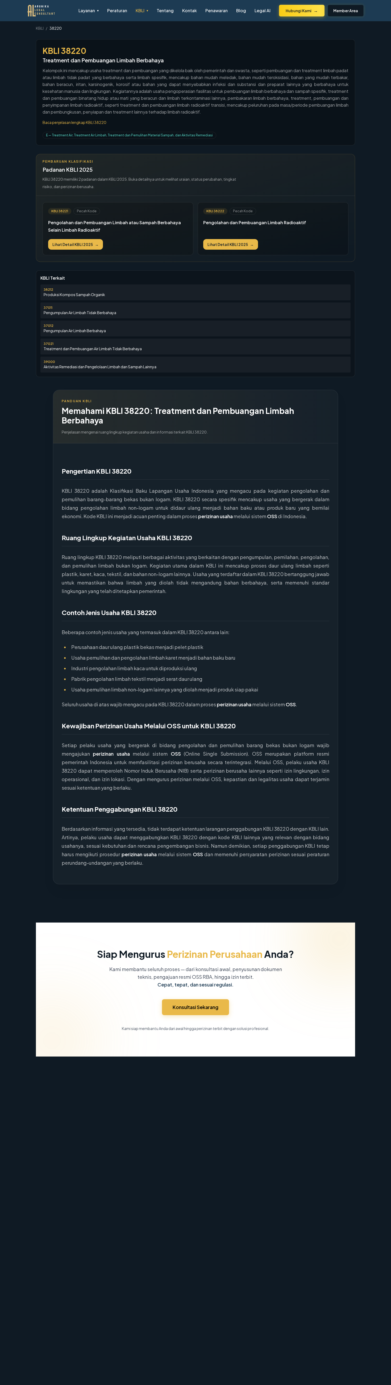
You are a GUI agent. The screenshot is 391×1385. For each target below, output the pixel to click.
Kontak (189, 10)
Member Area (345, 10)
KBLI (142, 10)
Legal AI (263, 10)
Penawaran (216, 10)
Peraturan (117, 10)
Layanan (88, 10)
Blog (241, 10)
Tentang (165, 10)
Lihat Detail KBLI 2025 (75, 244)
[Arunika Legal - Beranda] (48, 10)
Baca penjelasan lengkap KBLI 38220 (74, 122)
